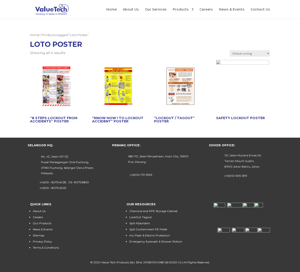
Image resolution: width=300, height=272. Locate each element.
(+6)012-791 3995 (141, 174)
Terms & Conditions (46, 247)
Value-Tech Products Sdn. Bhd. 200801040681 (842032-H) (141, 262)
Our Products (42, 223)
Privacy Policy (42, 241)
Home (111, 9)
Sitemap (38, 235)
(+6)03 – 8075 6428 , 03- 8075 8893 (64, 182)
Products (181, 9)
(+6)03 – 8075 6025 (53, 188)
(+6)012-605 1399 (236, 175)
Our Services (156, 9)
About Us (131, 9)
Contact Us (260, 9)
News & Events (231, 9)
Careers (206, 9)
